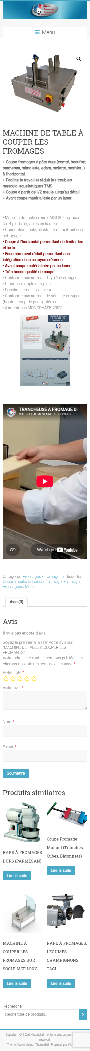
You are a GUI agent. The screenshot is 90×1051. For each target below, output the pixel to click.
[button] (78, 58)
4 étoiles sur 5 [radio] (27, 679)
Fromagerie (13, 586)
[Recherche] (83, 1014)
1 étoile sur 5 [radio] (6, 679)
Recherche (12, 1006)
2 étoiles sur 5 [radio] (13, 679)
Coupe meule (14, 581)
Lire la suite (17, 875)
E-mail (9, 747)
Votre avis (13, 687)
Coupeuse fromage (45, 581)
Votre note (13, 672)
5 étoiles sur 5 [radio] (34, 679)
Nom (8, 721)
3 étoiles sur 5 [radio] (20, 679)
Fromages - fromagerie (43, 576)
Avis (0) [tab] (16, 601)
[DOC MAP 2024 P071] (45, 317)
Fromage (72, 581)
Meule (30, 586)
